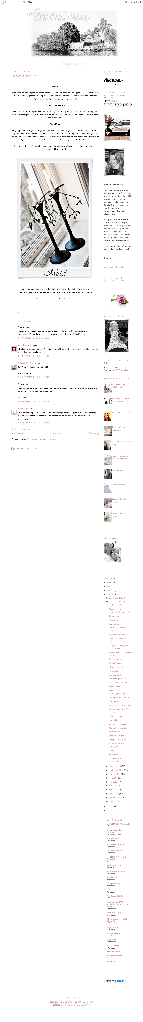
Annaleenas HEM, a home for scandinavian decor (117, 904)
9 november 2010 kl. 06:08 (33, 401)
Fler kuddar (114, 720)
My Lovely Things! (115, 851)
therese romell (113, 946)
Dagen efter (114, 616)
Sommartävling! (118, 485)
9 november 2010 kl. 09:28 (33, 423)
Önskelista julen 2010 (118, 679)
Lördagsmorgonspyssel (119, 697)
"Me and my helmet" (117, 728)
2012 (109, 586)
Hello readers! (117, 470)
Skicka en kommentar (21, 429)
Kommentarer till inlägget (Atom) (41, 439)
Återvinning (113, 754)
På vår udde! (23, 408)
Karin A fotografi (114, 913)
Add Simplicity (113, 952)
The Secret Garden (115, 896)
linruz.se (111, 961)
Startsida (57, 433)
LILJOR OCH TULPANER (118, 824)
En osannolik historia (118, 683)
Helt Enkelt (112, 877)
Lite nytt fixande (115, 716)
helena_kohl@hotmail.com (115, 267)
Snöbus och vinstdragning (120, 705)
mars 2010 (114, 793)
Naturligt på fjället (116, 736)
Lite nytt (112, 750)
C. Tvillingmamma (26, 345)
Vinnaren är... (114, 701)
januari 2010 (115, 801)
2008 (109, 810)
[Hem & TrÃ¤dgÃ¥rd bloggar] (71, 1005)
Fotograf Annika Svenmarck (114, 956)
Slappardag (114, 624)
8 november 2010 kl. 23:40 (33, 377)
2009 (109, 806)
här (43, 298)
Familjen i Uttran (114, 933)
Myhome (111, 890)
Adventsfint (113, 620)
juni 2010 (113, 782)
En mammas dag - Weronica (115, 831)
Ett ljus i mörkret (116, 667)
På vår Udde (72, 10)
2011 (109, 590)
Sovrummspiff (115, 675)
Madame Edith (113, 838)
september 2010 (116, 770)
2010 (109, 594)
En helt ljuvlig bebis (117, 659)
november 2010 (116, 602)
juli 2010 (113, 778)
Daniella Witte (113, 927)
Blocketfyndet (114, 732)
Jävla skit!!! (113, 671)
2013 (109, 582)
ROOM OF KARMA (115, 845)
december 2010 (116, 598)
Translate (124, 370)
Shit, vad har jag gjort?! (121, 413)
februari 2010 (115, 797)
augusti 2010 (115, 774)
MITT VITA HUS (114, 865)
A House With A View (27, 363)
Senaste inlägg (18, 433)
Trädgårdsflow (113, 883)
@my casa (111, 939)
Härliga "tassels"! (116, 663)
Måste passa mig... (117, 686)
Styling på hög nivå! (117, 739)
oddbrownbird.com (116, 871)
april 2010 (113, 790)
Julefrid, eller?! (115, 605)
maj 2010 (113, 786)
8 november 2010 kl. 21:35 (33, 356)
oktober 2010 (115, 766)
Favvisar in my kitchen (118, 634)
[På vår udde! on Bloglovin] (115, 982)
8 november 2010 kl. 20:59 (33, 338)
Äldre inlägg (94, 433)
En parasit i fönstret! (24, 76)
